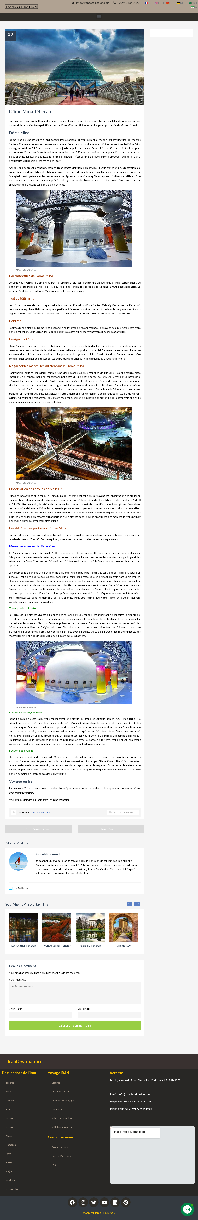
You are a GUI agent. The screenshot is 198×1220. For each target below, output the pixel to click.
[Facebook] (72, 1202)
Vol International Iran (62, 1127)
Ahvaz (9, 1135)
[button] (99, 16)
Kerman (10, 1127)
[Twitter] (94, 1202)
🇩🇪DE (181, 2)
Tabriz (9, 1162)
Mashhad (10, 1180)
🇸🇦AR (192, 2)
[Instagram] (83, 1202)
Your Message (17, 979)
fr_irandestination (60, 799)
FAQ (54, 1164)
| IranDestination (23, 1061)
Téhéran (10, 1082)
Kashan (10, 1118)
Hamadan (11, 1144)
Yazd (8, 1109)
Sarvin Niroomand (41, 812)
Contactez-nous (60, 1147)
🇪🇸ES (170, 2)
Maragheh (14, 176)
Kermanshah (12, 1189)
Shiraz (9, 1091)
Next (137, 904)
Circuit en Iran (59, 1091)
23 (10, 34)
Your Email (84, 1009)
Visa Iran (56, 1082)
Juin (10, 37)
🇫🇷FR (148, 2)
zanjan (9, 1171)
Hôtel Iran (57, 1109)
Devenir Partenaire (61, 1155)
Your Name (15, 1009)
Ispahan (10, 1100)
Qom (8, 1153)
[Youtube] (104, 1202)
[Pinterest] (126, 1202)
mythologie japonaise (124, 286)
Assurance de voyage (63, 1100)
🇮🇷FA (194, 7)
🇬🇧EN (159, 2)
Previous (129, 904)
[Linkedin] (115, 1202)
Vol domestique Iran (62, 1118)
